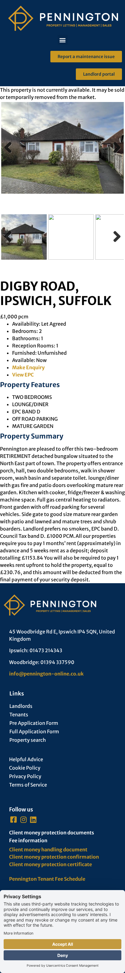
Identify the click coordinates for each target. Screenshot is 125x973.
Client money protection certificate (50, 864)
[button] (63, 40)
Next (115, 153)
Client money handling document (48, 849)
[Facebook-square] (13, 819)
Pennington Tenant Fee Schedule (47, 879)
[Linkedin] (33, 819)
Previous (10, 153)
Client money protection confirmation (54, 857)
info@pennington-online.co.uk (46, 674)
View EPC (23, 375)
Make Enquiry (28, 367)
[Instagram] (23, 819)
